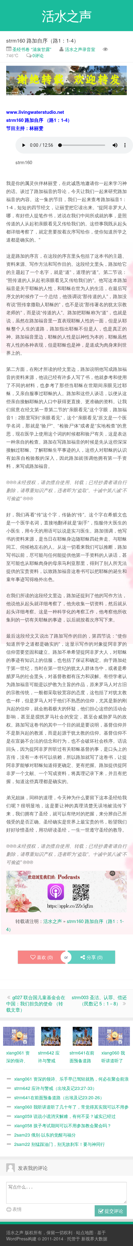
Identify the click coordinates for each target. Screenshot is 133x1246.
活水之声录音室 (80, 49)
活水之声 (52, 921)
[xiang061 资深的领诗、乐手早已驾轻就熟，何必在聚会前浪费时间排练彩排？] (19, 1035)
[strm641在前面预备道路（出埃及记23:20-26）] (82, 1035)
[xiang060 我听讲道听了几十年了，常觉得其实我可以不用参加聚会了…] (114, 1035)
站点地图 (84, 1232)
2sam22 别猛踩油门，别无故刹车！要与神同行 (59, 1144)
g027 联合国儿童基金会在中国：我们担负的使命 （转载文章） (35, 1003)
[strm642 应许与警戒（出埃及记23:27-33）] (50, 1035)
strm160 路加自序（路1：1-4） (42, 40)
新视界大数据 (94, 1238)
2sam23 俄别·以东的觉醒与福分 (45, 1135)
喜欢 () (45, 957)
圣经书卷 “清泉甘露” (31, 49)
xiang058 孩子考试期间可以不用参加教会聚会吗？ (62, 1125)
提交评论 (113, 1210)
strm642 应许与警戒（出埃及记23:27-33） (55, 1088)
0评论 (38, 55)
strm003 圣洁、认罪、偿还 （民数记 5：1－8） (99, 1000)
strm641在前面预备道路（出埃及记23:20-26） (59, 1097)
